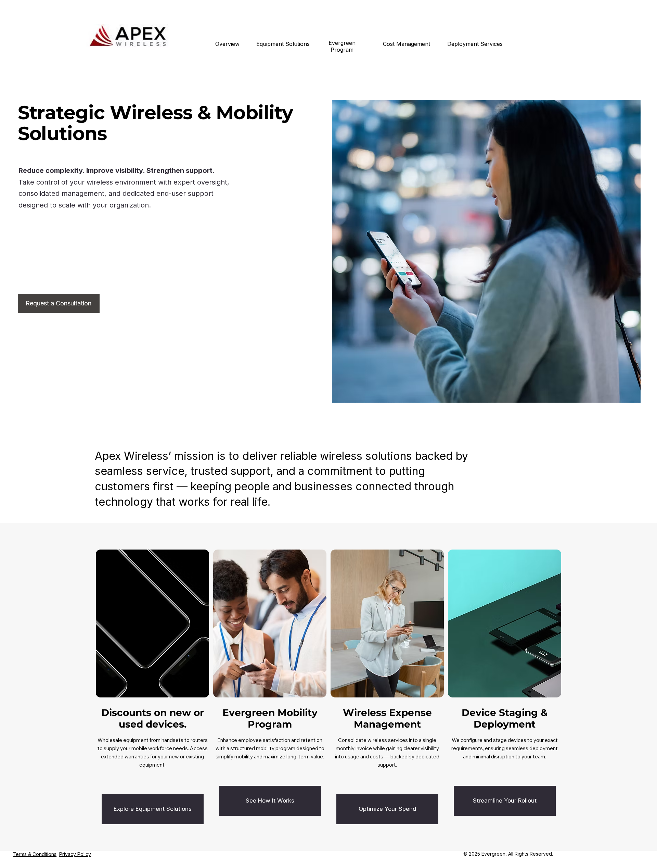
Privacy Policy (75, 854)
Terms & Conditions (34, 854)
